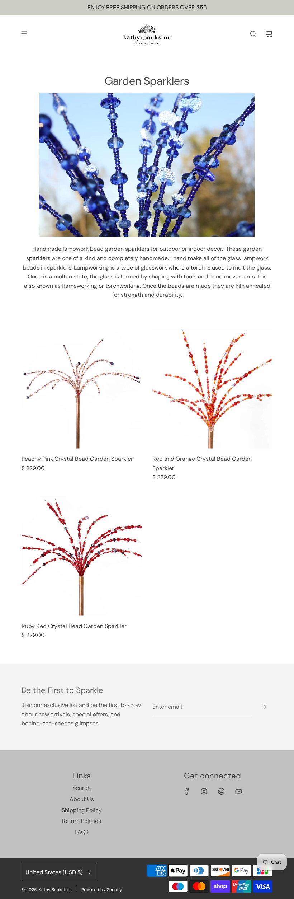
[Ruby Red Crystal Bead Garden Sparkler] (82, 556)
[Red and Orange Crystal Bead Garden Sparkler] (212, 388)
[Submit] (264, 707)
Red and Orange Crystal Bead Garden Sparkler (202, 463)
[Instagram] (204, 791)
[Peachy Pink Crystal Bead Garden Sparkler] (82, 388)
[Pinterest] (221, 791)
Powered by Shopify (101, 890)
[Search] (253, 34)
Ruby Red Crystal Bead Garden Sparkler (74, 626)
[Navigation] (24, 34)
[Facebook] (187, 791)
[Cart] (269, 34)
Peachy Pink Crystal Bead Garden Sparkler (77, 459)
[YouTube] (238, 791)
